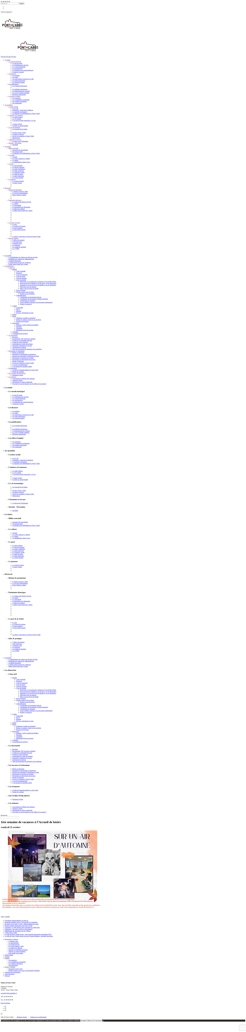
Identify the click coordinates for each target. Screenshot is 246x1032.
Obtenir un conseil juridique (16, 951)
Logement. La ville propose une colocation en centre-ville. (22, 927)
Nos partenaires (13, 965)
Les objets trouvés (13, 944)
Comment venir (13, 941)
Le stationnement (13, 943)
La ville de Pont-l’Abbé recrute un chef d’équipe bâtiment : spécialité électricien (29, 936)
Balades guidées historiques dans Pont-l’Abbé (18, 926)
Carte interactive (10, 974)
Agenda (7, 957)
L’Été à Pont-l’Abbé (11, 932)
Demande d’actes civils (15, 969)
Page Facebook (5, 1003)
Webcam (7, 976)
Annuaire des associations (12, 972)
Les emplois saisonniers (15, 963)
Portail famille (9, 955)
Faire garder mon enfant (15, 953)
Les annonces (12, 960)
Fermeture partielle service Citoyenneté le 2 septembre (21, 922)
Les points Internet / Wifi (15, 946)
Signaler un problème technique (18, 950)
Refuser (90, 1020)
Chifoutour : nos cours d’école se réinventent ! (19, 929)
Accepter (83, 1020)
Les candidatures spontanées (17, 962)
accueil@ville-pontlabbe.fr (9, 993)
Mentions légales (22, 1017)
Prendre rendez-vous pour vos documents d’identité (24, 970)
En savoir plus (97, 1020)
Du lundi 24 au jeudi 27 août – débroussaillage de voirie (22, 924)
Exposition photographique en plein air (16, 920)
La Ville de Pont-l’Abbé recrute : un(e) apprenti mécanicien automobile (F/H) (28, 934)
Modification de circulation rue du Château (18, 931)
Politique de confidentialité (38, 1017)
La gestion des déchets (15, 948)
